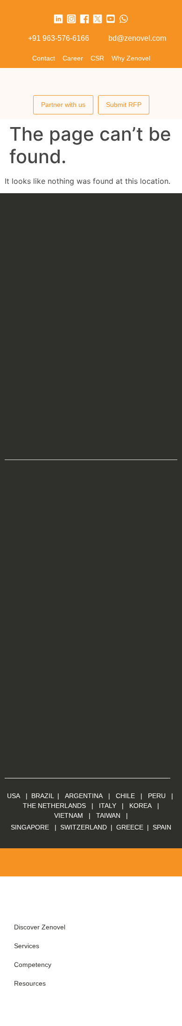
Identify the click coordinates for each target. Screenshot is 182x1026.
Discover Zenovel (39, 927)
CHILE (125, 796)
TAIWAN (108, 815)
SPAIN (161, 827)
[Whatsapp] (123, 18)
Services (26, 946)
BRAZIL (42, 796)
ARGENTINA (86, 796)
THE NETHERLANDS (54, 805)
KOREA (140, 805)
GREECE (129, 827)
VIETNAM (68, 815)
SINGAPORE (30, 827)
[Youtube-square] (110, 18)
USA (13, 796)
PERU (157, 796)
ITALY (107, 805)
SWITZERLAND (83, 827)
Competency (32, 964)
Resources (30, 983)
